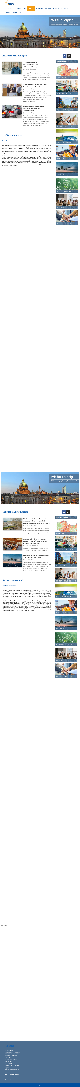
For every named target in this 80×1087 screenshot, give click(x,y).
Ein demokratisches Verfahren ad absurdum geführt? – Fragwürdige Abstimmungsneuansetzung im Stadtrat (36, 521)
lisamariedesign (44, 1085)
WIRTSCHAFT (9, 1061)
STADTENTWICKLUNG (12, 1054)
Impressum (8, 1078)
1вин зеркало (4, 925)
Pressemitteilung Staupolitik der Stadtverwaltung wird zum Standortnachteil (33, 109)
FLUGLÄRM (8, 1063)
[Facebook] (64, 56)
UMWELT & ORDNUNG (12, 1065)
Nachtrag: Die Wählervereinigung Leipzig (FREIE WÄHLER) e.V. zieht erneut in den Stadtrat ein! (35, 541)
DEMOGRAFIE (9, 1050)
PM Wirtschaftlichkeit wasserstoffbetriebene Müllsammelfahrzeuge (30, 65)
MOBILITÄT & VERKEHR (12, 1052)
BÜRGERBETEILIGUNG (12, 1069)
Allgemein (33, 69)
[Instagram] (69, 56)
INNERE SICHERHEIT (11, 1059)
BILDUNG (8, 1067)
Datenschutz (8, 1080)
